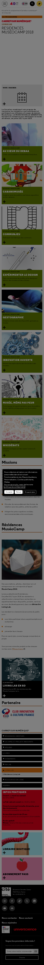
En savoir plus (30, 492)
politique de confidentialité (14, 487)
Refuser (18, 492)
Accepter (9, 492)
